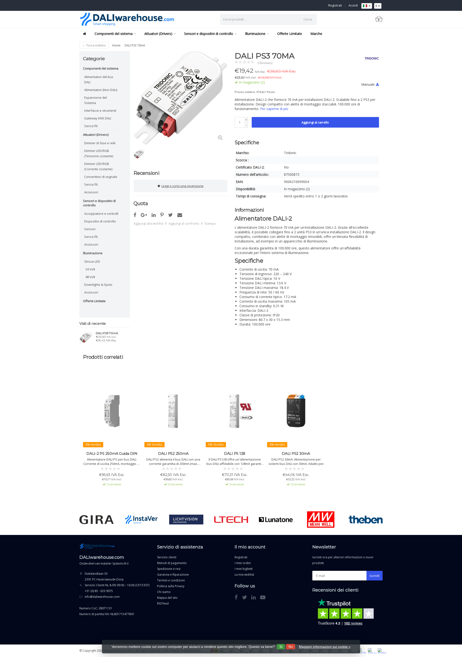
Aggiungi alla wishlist (148, 223)
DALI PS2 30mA (296, 453)
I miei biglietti (244, 569)
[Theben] (366, 519)
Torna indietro (95, 45)
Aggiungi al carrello (315, 122)
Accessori (91, 192)
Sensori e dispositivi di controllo (208, 33)
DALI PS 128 (234, 453)
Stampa (210, 223)
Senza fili (91, 126)
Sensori (90, 229)
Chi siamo (164, 592)
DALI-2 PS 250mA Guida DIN (111, 453)
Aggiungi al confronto (183, 223)
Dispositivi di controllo (100, 221)
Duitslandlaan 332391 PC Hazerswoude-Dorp (104, 576)
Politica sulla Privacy (170, 586)
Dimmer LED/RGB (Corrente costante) (98, 166)
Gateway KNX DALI (97, 118)
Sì (280, 647)
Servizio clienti (166, 557)
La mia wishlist (244, 574)
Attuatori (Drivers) (158, 33)
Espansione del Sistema (95, 100)
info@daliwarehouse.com (102, 597)
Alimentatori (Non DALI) (100, 90)
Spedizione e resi (168, 569)
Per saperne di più (274, 108)
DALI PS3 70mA (107, 333)
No (291, 647)
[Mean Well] (321, 519)
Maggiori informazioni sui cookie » (325, 647)
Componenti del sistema (114, 33)
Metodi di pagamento (172, 563)
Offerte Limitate (289, 33)
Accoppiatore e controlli (101, 213)
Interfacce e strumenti (100, 110)
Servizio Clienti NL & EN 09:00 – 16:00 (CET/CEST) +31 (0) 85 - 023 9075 (117, 588)
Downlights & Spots (98, 284)
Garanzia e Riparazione (173, 574)
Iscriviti (374, 575)
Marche (316, 33)
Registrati (335, 5)
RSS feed (163, 603)
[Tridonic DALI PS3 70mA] (85, 337)
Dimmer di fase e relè (100, 143)
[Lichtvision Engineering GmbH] (186, 519)
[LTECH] (231, 519)
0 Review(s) (264, 63)
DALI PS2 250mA (173, 453)
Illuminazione (255, 33)
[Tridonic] (370, 58)
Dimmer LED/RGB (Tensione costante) (98, 153)
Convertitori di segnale (100, 177)
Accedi (353, 5)
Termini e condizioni (171, 580)
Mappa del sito (167, 598)
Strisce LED (92, 261)
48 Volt (90, 277)
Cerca (307, 19)
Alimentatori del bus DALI (98, 79)
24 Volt (90, 269)
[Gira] (96, 519)
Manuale (368, 84)
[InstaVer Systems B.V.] (141, 519)
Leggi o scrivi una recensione (182, 186)
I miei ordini (243, 563)
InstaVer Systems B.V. (115, 563)
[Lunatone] (276, 519)
